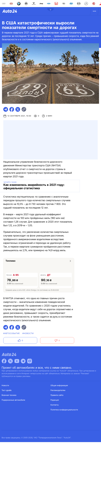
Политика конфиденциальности (64, 410)
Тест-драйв (7, 390)
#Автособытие (11, 333)
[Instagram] (29, 361)
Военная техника (9, 395)
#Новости (28, 333)
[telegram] (5, 109)
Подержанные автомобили (13, 400)
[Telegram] (23, 361)
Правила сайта (56, 395)
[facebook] (11, 109)
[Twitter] (10, 361)
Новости (5, 385)
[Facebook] (4, 361)
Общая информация (59, 385)
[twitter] (17, 109)
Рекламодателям (57, 390)
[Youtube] (16, 361)
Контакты (54, 405)
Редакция (54, 400)
